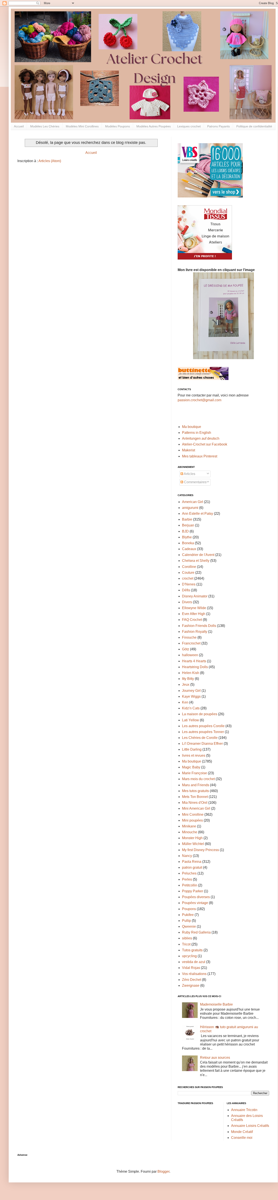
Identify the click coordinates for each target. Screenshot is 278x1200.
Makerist (188, 450)
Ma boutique (191, 427)
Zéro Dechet (191, 979)
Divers (187, 602)
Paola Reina (191, 861)
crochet (187, 578)
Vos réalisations (194, 974)
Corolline (189, 567)
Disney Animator (194, 596)
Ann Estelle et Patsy (197, 513)
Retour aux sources (215, 1057)
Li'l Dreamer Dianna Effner (202, 743)
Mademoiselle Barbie (216, 1004)
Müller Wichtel (193, 844)
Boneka (188, 543)
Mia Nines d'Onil (194, 802)
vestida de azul (193, 962)
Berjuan (188, 525)
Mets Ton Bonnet (195, 797)
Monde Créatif (242, 1132)
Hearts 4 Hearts (194, 661)
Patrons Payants (218, 126)
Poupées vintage (195, 903)
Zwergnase (190, 985)
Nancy (187, 856)
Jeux (185, 684)
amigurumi (190, 508)
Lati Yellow (190, 720)
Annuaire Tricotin (244, 1110)
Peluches (189, 873)
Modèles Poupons (117, 126)
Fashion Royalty (194, 631)
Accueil (19, 126)
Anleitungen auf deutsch (200, 438)
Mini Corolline (193, 814)
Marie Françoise (194, 773)
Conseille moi (241, 1137)
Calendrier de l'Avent (198, 555)
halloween (190, 655)
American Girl (192, 502)
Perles (187, 879)
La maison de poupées (199, 714)
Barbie (187, 519)
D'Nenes (188, 584)
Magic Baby (191, 767)
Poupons (189, 909)
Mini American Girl (196, 808)
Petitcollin (189, 885)
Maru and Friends (195, 785)
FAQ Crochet (192, 619)
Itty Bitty (188, 679)
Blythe (187, 537)
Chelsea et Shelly (195, 560)
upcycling (189, 956)
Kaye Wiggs (191, 696)
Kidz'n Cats (191, 708)
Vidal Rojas (191, 968)
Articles (189, 474)
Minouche (189, 832)
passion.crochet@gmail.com (199, 400)
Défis (186, 590)
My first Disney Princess (200, 850)
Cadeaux (189, 549)
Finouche (189, 637)
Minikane (189, 826)
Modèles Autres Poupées (153, 126)
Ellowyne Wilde (194, 608)
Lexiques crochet (189, 126)
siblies (187, 938)
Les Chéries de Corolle (200, 738)
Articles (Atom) (49, 161)
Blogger (163, 1171)
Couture (188, 572)
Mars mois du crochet (198, 779)
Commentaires (195, 482)
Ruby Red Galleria (196, 932)
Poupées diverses (196, 897)
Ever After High (193, 614)
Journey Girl (191, 690)
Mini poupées (192, 820)
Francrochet (191, 643)
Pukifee (188, 915)
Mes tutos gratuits (195, 791)
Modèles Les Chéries (44, 126)
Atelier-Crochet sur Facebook (204, 444)
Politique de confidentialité (254, 126)
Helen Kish (190, 673)
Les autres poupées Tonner (203, 732)
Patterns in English (196, 432)
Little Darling (192, 749)
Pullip (186, 920)
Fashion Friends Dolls (199, 626)
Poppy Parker (192, 891)
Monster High (192, 838)
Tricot (186, 944)
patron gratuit (192, 867)
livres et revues (193, 755)
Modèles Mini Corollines (82, 126)
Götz (185, 649)
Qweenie (189, 926)
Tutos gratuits (192, 950)
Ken (185, 702)
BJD (185, 531)
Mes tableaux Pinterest (199, 456)
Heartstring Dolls (195, 667)
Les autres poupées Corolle (203, 726)
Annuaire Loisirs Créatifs (250, 1126)
